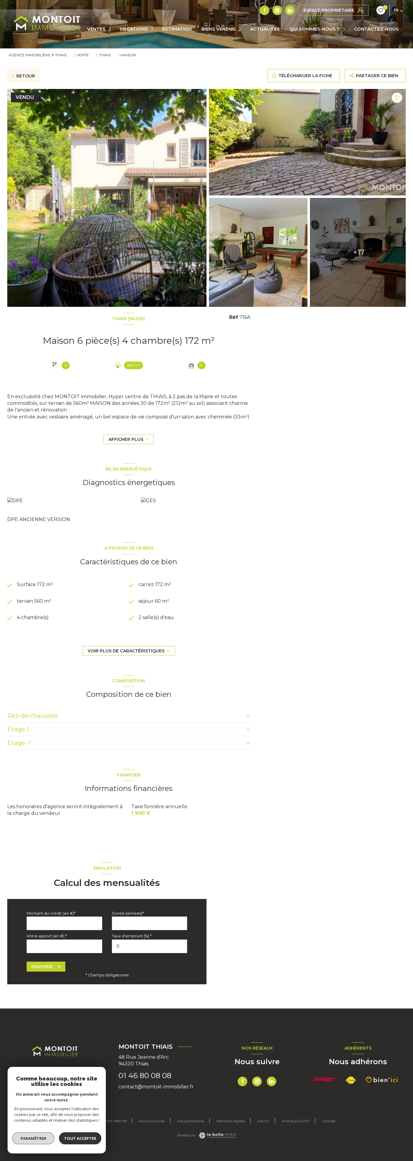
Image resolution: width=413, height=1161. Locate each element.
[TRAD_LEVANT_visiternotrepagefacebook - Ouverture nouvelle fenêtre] (264, 10)
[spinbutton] (149, 946)
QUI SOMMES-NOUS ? (314, 29)
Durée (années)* (128, 913)
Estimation (177, 29)
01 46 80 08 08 (145, 1075)
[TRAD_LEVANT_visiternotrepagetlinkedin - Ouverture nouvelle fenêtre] (290, 10)
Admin (263, 1121)
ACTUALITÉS (265, 29)
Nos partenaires (190, 1121)
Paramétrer (33, 1138)
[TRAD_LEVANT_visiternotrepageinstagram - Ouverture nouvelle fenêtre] (277, 10)
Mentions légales (230, 1121)
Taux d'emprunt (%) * (131, 936)
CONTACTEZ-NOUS (376, 29)
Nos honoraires (152, 1121)
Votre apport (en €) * (47, 936)
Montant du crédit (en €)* (51, 913)
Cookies (328, 1121)
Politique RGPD (296, 1121)
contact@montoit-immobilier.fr (156, 1087)
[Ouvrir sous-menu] (110, 29)
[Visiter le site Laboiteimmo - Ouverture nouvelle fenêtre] (216, 1135)
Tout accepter (80, 1138)
